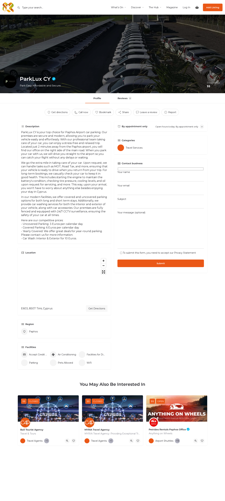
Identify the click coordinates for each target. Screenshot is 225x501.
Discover (136, 7)
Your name (123, 172)
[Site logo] (8, 7)
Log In (186, 7)
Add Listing (212, 7)
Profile (97, 98)
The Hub (154, 7)
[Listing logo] (9, 81)
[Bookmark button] (73, 440)
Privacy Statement (185, 252)
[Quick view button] (67, 440)
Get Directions (96, 308)
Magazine (172, 7)
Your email (123, 185)
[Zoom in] (103, 260)
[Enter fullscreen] (103, 272)
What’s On (117, 7)
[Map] (64, 280)
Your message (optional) (131, 212)
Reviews (124, 98)
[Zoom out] (103, 265)
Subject (121, 199)
